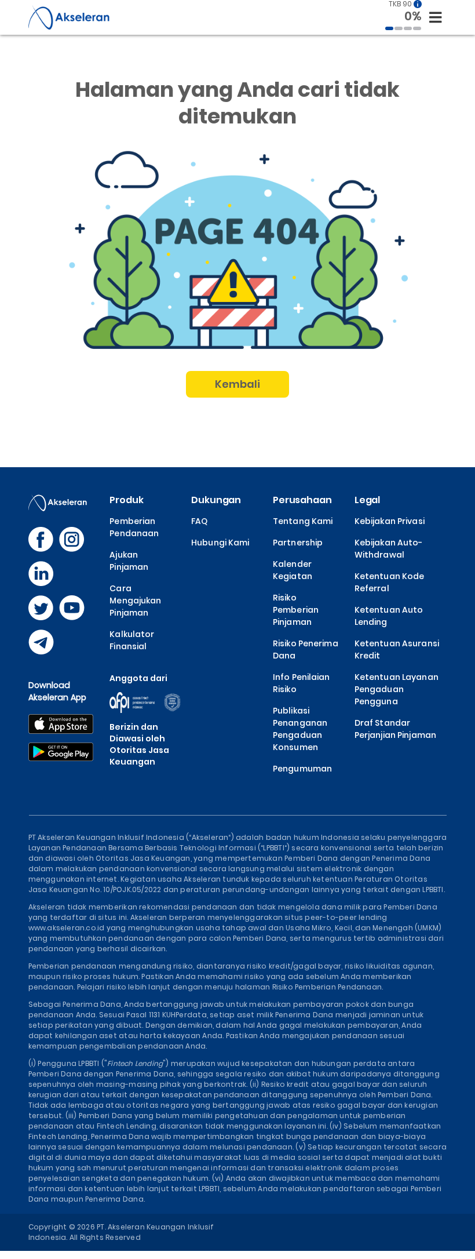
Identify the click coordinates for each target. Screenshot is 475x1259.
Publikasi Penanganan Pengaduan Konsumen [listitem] (300, 729)
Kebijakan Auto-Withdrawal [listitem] (389, 549)
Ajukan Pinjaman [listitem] (128, 561)
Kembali (238, 384)
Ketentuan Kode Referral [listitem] (390, 582)
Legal (367, 500)
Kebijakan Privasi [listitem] (390, 521)
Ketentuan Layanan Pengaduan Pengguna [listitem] (397, 689)
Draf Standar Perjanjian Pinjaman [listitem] (395, 729)
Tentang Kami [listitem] (302, 521)
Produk (126, 500)
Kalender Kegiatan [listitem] (292, 570)
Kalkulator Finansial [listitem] (131, 640)
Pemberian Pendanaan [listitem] (134, 527)
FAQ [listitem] (199, 521)
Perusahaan (302, 500)
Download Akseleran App (57, 691)
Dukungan (216, 500)
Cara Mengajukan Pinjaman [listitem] (135, 600)
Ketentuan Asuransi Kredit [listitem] (397, 649)
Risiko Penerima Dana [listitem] (305, 649)
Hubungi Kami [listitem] (220, 542)
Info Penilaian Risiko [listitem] (301, 683)
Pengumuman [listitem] (302, 768)
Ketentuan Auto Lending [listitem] (389, 616)
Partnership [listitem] (298, 542)
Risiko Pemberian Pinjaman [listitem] (296, 610)
